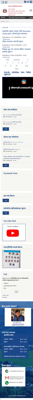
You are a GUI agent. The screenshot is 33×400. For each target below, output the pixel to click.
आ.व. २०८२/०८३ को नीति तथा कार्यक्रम (12, 122)
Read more (6, 39)
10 (16, 66)
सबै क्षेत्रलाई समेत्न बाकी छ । (10, 286)
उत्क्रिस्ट (6, 283)
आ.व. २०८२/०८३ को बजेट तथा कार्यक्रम (12, 115)
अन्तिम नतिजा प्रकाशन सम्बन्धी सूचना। (15, 17)
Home (2, 21)
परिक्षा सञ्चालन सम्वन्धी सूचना (12, 41)
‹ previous (16, 60)
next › (27, 66)
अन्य (6, 129)
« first (7, 60)
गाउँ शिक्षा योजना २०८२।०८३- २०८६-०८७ (13, 142)
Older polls (6, 295)
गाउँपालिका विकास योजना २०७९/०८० (11, 149)
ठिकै (5, 288)
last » (17, 69)
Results (5, 297)
